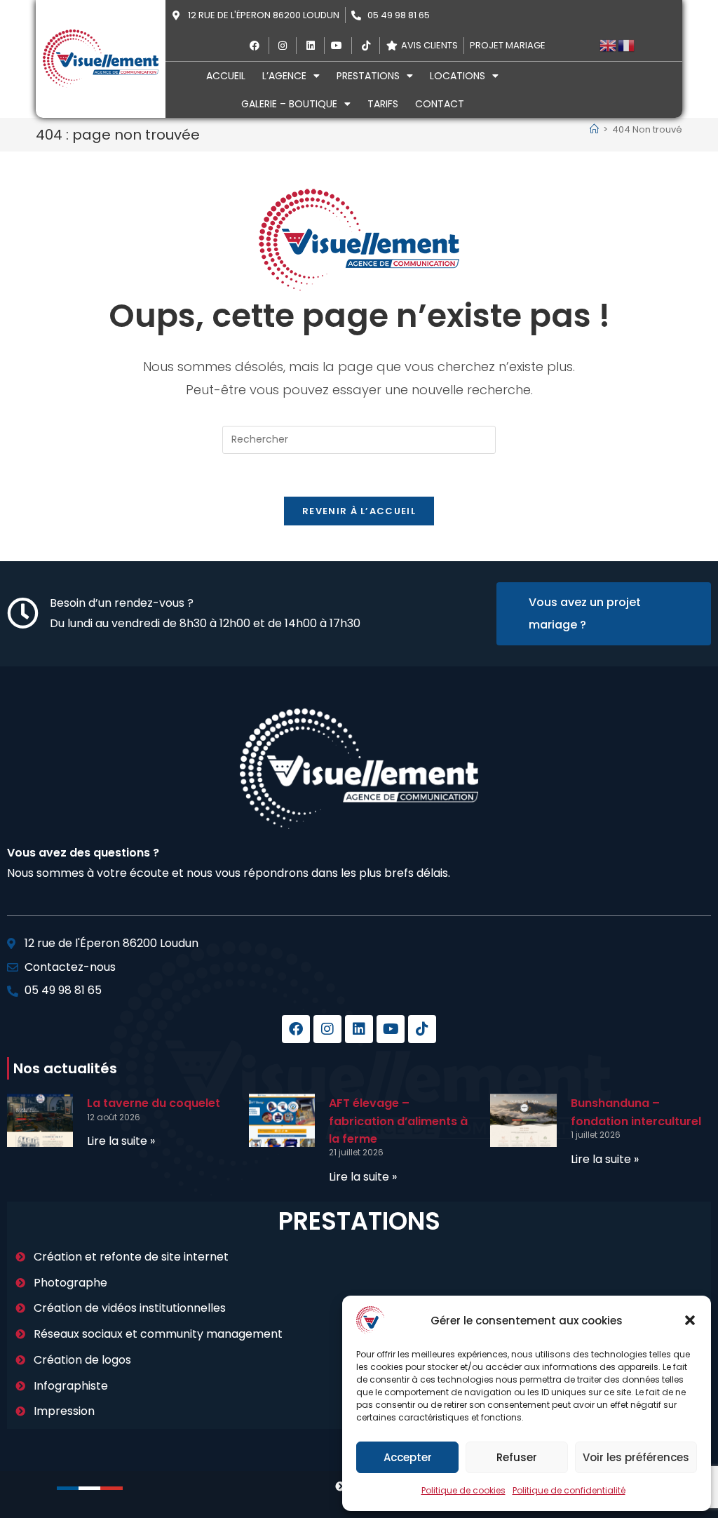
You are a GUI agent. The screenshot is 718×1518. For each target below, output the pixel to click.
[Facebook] (296, 1029)
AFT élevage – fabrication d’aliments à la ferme (398, 1121)
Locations (457, 76)
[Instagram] (327, 1029)
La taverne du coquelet (153, 1103)
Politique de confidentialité (569, 1490)
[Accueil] (594, 129)
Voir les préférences (636, 1457)
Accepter (408, 1457)
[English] (609, 45)
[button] (690, 1320)
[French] (627, 45)
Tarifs (382, 104)
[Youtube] (391, 1029)
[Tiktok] (422, 1029)
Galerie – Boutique (289, 104)
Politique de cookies (463, 1490)
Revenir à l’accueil (359, 511)
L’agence (284, 76)
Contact (439, 104)
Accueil (225, 76)
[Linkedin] (359, 1029)
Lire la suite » (121, 1141)
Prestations (368, 76)
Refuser (516, 1457)
